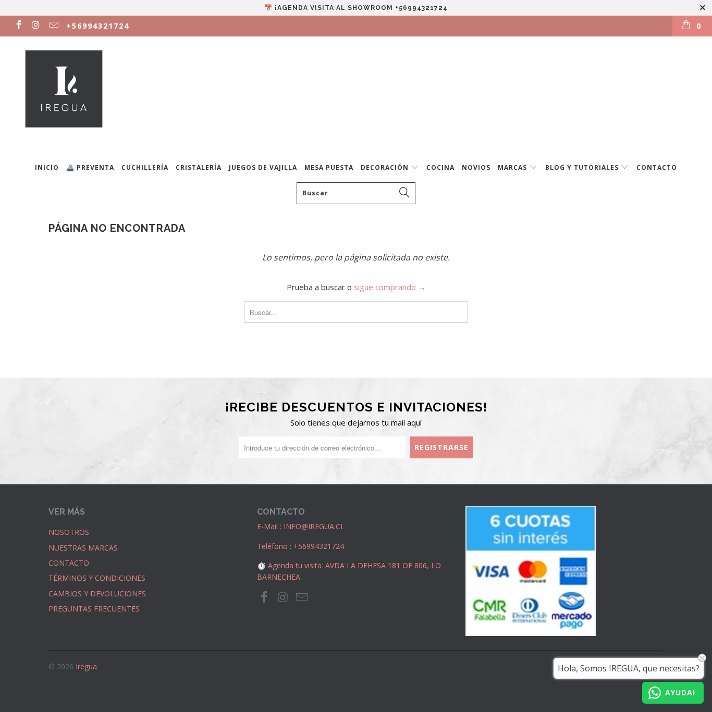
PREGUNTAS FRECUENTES (94, 609)
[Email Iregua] (53, 26)
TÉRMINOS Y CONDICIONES (96, 578)
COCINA (440, 167)
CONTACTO (656, 167)
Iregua (86, 666)
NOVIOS (476, 167)
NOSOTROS (68, 532)
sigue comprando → (390, 287)
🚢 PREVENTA (90, 167)
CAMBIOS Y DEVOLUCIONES (97, 593)
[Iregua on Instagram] (36, 26)
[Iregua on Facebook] (18, 26)
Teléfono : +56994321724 (300, 546)
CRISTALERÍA (199, 167)
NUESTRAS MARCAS (83, 548)
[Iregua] (361, 94)
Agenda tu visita (295, 565)
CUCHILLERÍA (144, 167)
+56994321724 (97, 26)
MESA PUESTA (328, 167)
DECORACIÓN (386, 167)
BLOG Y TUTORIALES (583, 167)
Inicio (47, 167)
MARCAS (513, 167)
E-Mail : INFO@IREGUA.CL (301, 526)
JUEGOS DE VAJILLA (263, 167)
